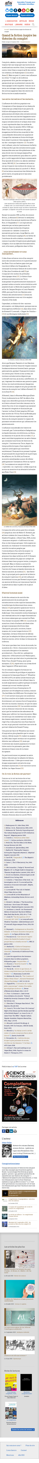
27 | (5, 1003)
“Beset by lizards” (20, 964)
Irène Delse (7, 1142)
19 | (5, 937)
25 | (5, 984)
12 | (5, 880)
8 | (5, 857)
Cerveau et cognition (20, 1304)
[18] (3, 464)
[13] (3, 314)
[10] (18, 276)
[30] (21, 741)
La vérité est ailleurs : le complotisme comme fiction (20, 1215)
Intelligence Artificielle (23, 1332)
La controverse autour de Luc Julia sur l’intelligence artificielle (17, 1328)
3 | (5, 830)
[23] (8, 608)
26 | (5, 994)
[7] (18, 223)
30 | (5, 1031)
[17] (32, 436)
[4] (14, 163)
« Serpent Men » (21, 961)
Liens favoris (11, 1450)
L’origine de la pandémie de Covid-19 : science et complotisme (20, 1207)
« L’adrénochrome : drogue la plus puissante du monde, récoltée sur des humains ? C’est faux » (17, 1040)
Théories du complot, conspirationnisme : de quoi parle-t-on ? (22, 1192)
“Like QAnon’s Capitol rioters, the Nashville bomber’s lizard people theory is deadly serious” (18, 939)
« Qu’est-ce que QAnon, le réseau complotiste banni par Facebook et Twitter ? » (18, 971)
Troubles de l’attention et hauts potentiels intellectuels (18, 1300)
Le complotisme (11, 1420)
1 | (4, 825)
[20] (3, 533)
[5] (3, 171)
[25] (30, 631)
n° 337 (15, 1066)
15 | (5, 902)
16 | (5, 909)
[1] (25, 73)
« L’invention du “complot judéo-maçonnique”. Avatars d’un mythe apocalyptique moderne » (18, 986)
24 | (5, 976)
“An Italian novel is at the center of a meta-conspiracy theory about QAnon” (18, 1033)
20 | (5, 946)
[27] (3, 696)
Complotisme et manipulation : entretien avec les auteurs (21, 1200)
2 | (5, 828)
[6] (17, 218)
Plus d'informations (19, 1157)
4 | (5, 838)
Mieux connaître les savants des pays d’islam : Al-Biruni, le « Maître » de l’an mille (17, 1271)
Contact (24, 1450)
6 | (5, 848)
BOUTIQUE (9, 24)
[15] (35, 389)
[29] (20, 736)
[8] (25, 236)
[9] (25, 271)
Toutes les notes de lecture (22, 1429)
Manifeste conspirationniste (27, 1392)
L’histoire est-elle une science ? (15, 1355)
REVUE (31, 21)
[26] (12, 663)
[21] (24, 572)
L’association (11, 21)
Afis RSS (21, 1455)
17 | (5, 917)
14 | (5, 895)
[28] (19, 706)
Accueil (6, 29)
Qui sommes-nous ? (13, 1445)
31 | (5, 1038)
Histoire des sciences (20, 1276)
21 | (5, 956)
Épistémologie (17, 1358)
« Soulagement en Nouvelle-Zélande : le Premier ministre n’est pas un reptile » (19, 931)
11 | (5, 875)
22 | (5, 964)
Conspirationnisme (25, 42)
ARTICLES (23, 21)
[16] (13, 392)
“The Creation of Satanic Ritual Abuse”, (19, 978)
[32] (22, 768)
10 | (5, 867)
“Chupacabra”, (18, 857)
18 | (5, 929)
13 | (5, 890)
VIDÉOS (27, 24)
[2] (7, 75)
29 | (5, 1023)
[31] (20, 766)
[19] (15, 472)
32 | (5, 1048)
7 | (5, 850)
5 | (5, 843)
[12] (22, 309)
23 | (5, 969)
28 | (5, 1008)
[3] (25, 143)
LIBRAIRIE (19, 24)
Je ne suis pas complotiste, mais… (11, 1392)
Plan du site (30, 1445)
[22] (19, 577)
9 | (5, 862)
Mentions (10, 1455)
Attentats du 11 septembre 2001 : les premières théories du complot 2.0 (19, 1223)
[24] (25, 621)
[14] (27, 314)
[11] (23, 295)
